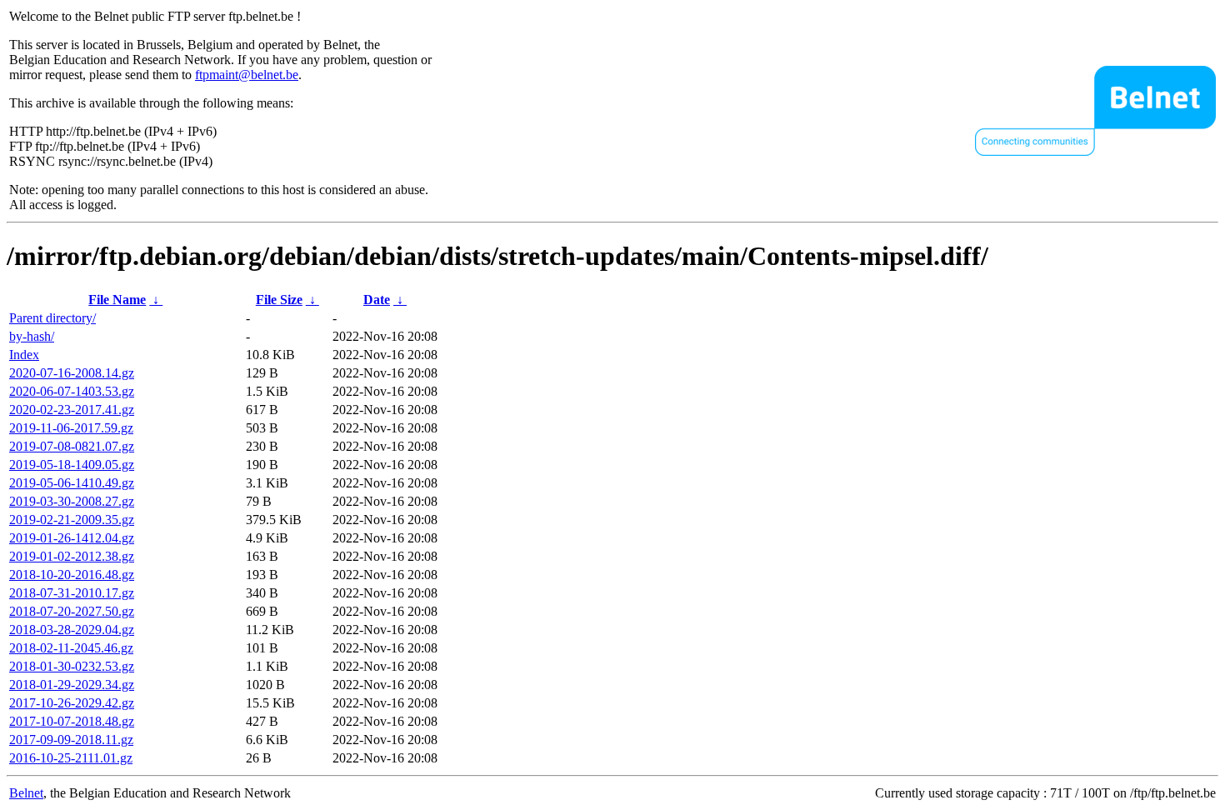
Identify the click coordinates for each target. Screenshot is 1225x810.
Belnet (26, 793)
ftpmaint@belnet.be (246, 75)
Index (24, 355)
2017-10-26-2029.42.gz (71, 703)
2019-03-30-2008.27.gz (71, 501)
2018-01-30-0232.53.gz (71, 666)
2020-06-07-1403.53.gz (71, 391)
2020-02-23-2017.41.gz (71, 409)
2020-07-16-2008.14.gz (71, 373)
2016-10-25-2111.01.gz (70, 758)
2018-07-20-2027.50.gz (71, 611)
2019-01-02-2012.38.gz (71, 556)
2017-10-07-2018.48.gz (71, 721)
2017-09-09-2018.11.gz (71, 739)
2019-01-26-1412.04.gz (71, 538)
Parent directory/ (52, 318)
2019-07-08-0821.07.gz (71, 446)
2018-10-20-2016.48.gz (71, 575)
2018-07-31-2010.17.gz (71, 593)
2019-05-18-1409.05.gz (71, 465)
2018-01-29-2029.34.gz (71, 685)
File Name (117, 299)
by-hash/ (31, 336)
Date (376, 299)
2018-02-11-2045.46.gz (71, 648)
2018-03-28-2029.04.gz (71, 629)
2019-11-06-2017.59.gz (71, 428)
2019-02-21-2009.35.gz (71, 519)
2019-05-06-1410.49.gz (71, 483)
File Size (279, 299)
